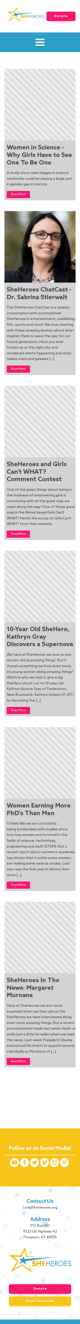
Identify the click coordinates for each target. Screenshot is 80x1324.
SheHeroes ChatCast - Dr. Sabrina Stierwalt (39, 293)
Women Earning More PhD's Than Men (38, 809)
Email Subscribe (40, 1301)
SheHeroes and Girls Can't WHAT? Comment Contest (37, 472)
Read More (18, 194)
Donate (61, 16)
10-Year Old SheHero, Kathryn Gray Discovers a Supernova (40, 637)
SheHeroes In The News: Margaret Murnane (33, 988)
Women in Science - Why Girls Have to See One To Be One (39, 155)
